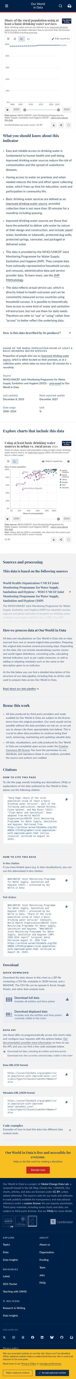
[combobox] (60, 6)
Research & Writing (14, 1308)
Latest (6, 1276)
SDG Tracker (10, 1284)
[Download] (54, 125)
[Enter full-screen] (68, 125)
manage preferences (50, 1364)
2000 (16, 109)
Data (5, 1252)
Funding (44, 1260)
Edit (62, 39)
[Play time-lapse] (8, 110)
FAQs (50, 1211)
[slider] (25, 110)
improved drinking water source (26, 203)
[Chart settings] (68, 461)
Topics (6, 1244)
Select (54, 461)
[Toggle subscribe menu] (69, 6)
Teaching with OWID (15, 1291)
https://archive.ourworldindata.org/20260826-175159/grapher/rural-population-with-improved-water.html (32, 830)
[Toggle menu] (6, 6)
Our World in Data (38, 6)
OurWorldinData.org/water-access (20, 125)
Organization (46, 1252)
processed (55, 383)
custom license (32, 1203)
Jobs (42, 1275)
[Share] (61, 125)
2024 (67, 109)
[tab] (8, 38)
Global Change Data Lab (55, 1184)
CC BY (40, 125)
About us (44, 1244)
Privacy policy (10, 1348)
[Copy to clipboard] (62, 800)
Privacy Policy (28, 1364)
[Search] (60, 6)
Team (42, 1267)
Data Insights (10, 1260)
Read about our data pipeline (19, 689)
